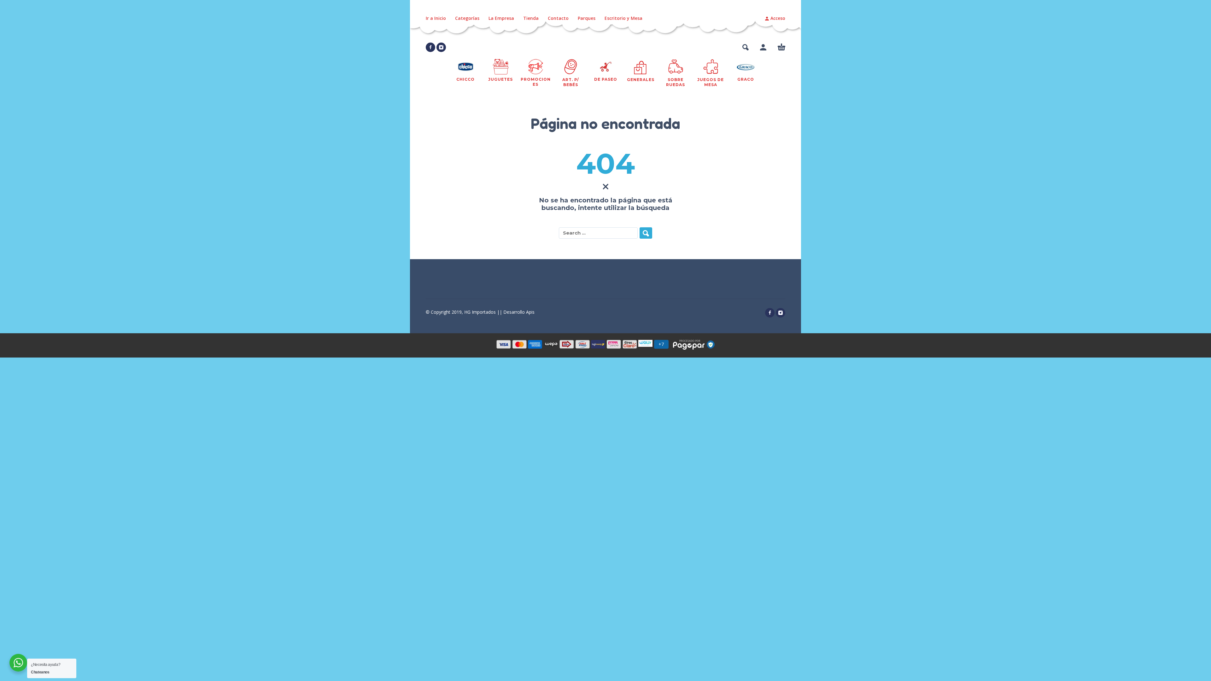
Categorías (467, 18)
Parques (586, 18)
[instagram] (441, 47)
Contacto (558, 18)
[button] (745, 47)
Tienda (531, 18)
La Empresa (501, 18)
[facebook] (430, 47)
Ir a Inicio (436, 18)
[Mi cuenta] (763, 47)
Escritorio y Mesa (623, 18)
